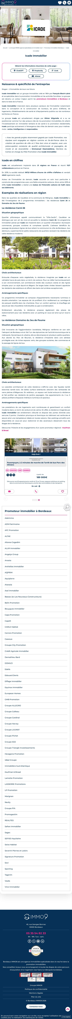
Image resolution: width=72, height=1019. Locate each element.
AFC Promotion (12, 530)
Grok (55, 71)
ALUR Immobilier (12, 548)
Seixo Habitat (11, 845)
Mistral (36, 76)
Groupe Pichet (11, 736)
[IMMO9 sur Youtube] (38, 941)
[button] (64, 3)
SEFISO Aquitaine (13, 838)
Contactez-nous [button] (36, 1006)
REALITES (9, 820)
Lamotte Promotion (14, 778)
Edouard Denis (11, 675)
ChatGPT (19, 71)
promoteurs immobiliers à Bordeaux (52, 99)
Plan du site (36, 997)
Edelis (7, 669)
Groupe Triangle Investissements (20, 748)
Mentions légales (36, 993)
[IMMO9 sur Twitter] (34, 941)
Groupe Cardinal (12, 718)
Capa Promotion (12, 615)
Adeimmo (9, 518)
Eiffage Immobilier (13, 681)
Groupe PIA (10, 808)
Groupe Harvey (11, 724)
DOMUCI (9, 663)
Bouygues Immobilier (14, 609)
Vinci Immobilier (12, 887)
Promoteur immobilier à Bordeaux (54, 48)
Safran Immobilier (13, 826)
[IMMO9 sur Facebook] (29, 941)
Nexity (7, 802)
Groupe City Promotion (15, 645)
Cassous (8, 639)
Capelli (8, 621)
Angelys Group (11, 554)
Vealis (7, 881)
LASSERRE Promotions (15, 784)
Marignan (9, 796)
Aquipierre (9, 579)
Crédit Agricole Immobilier (17, 651)
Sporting (9, 869)
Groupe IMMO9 (36, 985)
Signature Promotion (14, 857)
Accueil (5, 48)
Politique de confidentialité (36, 989)
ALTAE (7, 536)
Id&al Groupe (11, 760)
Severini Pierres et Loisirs (16, 851)
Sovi (7, 863)
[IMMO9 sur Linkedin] (42, 941)
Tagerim (8, 875)
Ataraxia (8, 585)
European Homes (13, 693)
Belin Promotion (12, 603)
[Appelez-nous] (36, 491)
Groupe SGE (10, 742)
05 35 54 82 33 (36, 933)
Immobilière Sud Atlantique (17, 766)
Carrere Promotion (13, 633)
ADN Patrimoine (12, 524)
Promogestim (11, 814)
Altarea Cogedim (12, 542)
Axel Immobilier (12, 591)
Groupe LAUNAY (12, 730)
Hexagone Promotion (14, 754)
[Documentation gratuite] (9, 491)
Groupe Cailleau (12, 712)
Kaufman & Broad (13, 772)
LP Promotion (11, 790)
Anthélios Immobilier (14, 566)
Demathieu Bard (12, 657)
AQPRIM (8, 572)
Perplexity (37, 71)
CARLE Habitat (11, 627)
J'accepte (66, 1017)
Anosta (8, 560)
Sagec (7, 833)
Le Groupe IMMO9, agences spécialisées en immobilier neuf (25, 48)
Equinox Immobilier (14, 687)
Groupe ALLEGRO (13, 706)
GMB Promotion (12, 699)
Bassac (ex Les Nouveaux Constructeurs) (23, 597)
